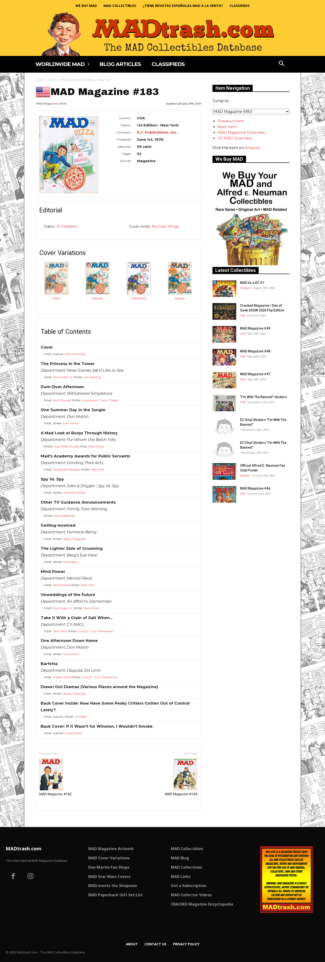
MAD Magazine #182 (55, 794)
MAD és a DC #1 (252, 283)
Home (39, 80)
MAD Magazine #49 (255, 328)
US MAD (52, 80)
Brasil (56, 298)
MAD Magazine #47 (255, 374)
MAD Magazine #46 (255, 488)
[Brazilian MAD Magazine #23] (57, 293)
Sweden (180, 298)
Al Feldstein (67, 226)
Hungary (245, 288)
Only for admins (52, 819)
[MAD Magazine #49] (224, 334)
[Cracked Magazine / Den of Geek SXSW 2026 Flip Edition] (224, 311)
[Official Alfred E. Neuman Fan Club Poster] (224, 471)
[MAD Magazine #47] (224, 380)
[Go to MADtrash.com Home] (162, 33)
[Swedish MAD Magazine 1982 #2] (180, 293)
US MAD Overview (234, 138)
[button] (282, 64)
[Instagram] (30, 876)
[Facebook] (13, 876)
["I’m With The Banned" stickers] (224, 403)
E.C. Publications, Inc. (157, 132)
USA (242, 315)
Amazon (253, 147)
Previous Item (230, 121)
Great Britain (138, 298)
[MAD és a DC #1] (224, 288)
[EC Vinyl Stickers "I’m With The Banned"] (224, 425)
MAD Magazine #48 (255, 351)
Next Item (227, 127)
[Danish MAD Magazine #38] (98, 293)
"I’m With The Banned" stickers (263, 397)
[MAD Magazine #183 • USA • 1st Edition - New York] (68, 154)
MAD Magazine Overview (241, 132)
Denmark (97, 298)
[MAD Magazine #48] (224, 357)
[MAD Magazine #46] (224, 494)
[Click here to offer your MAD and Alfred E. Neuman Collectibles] (251, 264)
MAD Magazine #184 (181, 794)
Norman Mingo (165, 226)
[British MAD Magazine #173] (139, 293)
